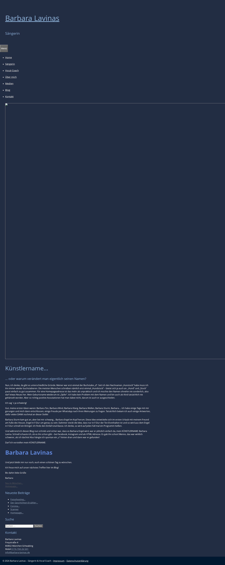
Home (8, 57)
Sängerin (10, 64)
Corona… (15, 506)
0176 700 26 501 (20, 549)
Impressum (58, 560)
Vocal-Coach (12, 70)
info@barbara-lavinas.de (17, 552)
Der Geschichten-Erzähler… (24, 502)
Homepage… (11, 486)
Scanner (14, 509)
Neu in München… (14, 483)
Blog (7, 90)
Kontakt (9, 96)
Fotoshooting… (17, 499)
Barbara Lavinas (32, 18)
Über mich (11, 77)
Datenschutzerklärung (77, 560)
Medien (9, 83)
